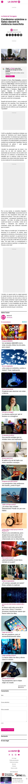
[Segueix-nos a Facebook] (9, 754)
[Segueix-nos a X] (12, 754)
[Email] (21, 35)
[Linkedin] (12, 35)
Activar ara (9, 76)
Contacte (14, 766)
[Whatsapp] (15, 35)
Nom (2, 695)
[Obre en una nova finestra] (8, 774)
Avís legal (14, 758)
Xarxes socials (14, 768)
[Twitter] (10, 35)
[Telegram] (18, 35)
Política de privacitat (14, 760)
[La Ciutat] (14, 2)
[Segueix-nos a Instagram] (15, 754)
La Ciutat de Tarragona (9, 16)
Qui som (14, 764)
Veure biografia (9, 317)
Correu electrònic (5, 702)
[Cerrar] (26, 778)
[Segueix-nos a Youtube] (18, 754)
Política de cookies (14, 762)
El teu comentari (5, 709)
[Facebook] (7, 35)
